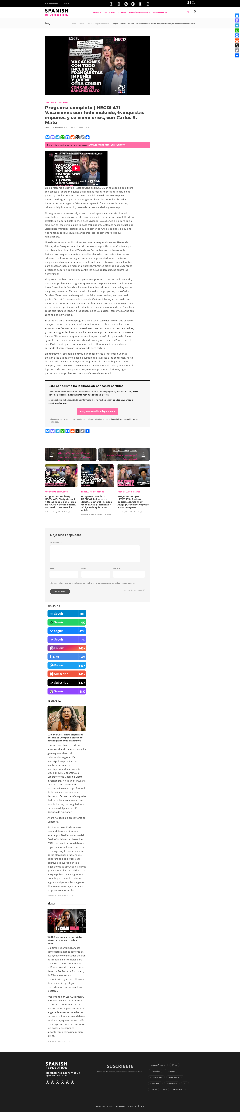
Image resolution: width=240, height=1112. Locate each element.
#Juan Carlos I (155, 1083)
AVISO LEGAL (100, 1106)
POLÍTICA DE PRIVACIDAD (116, 1106)
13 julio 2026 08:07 (60, 1041)
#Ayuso (174, 1065)
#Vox (165, 1089)
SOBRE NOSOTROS (51, 3)
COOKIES (130, 1106)
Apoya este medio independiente (97, 411)
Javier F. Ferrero (121, 451)
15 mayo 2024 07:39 (59, 512)
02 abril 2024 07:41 (131, 512)
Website (117, 568)
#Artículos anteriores (157, 1065)
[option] (61, 488)
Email (84, 568)
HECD (90, 23)
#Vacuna (153, 1089)
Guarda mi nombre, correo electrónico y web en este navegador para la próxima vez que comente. (94, 583)
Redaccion (48, 127)
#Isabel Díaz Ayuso (175, 1077)
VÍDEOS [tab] (52, 903)
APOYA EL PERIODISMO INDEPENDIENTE (106, 145)
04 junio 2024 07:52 (95, 514)
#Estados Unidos (156, 1077)
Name (52, 568)
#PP (185, 1083)
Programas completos (102, 23)
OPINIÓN (133, 451)
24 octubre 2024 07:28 (60, 127)
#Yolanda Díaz (178, 1089)
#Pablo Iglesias (172, 1083)
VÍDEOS (121, 12)
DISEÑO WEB (139, 1106)
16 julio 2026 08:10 (60, 895)
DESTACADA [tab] (54, 701)
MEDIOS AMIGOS (160, 12)
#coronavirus (155, 1071)
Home (74, 23)
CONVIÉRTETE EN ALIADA (139, 12)
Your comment (56, 543)
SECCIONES (109, 12)
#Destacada (170, 1071)
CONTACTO (66, 3)
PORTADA (97, 12)
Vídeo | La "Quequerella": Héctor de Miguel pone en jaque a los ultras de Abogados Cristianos (74, 457)
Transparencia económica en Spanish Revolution (63, 1074)
